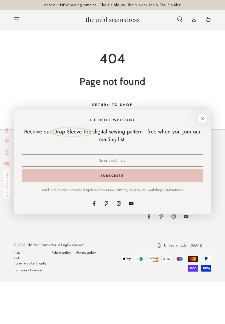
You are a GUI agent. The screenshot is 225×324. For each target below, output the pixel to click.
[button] (180, 19)
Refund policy (61, 252)
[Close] (202, 118)
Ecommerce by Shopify (30, 263)
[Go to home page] (112, 19)
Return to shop (112, 104)
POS (17, 253)
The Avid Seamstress (41, 244)
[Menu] (17, 19)
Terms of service (30, 270)
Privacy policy (86, 252)
